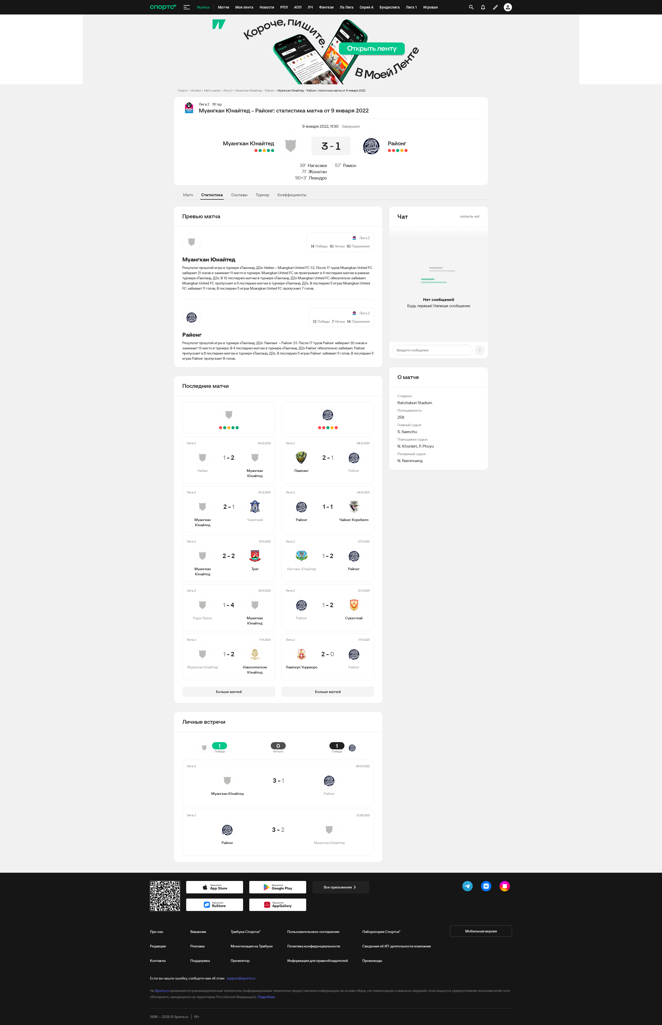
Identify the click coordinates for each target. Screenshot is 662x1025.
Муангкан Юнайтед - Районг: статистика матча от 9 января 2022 (321, 90)
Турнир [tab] (262, 194)
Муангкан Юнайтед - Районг (255, 90)
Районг (397, 143)
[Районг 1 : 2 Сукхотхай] (393, 150)
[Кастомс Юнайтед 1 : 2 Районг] (397, 150)
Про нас (156, 931)
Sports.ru (162, 990)
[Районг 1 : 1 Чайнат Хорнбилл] (401, 150)
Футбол (196, 90)
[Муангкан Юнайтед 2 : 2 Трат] (264, 150)
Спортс (183, 90)
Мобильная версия (481, 931)
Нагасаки (317, 165)
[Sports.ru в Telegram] (468, 887)
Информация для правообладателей (317, 960)
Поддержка (200, 960)
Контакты (158, 960)
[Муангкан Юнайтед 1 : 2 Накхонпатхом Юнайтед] (256, 150)
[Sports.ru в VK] (487, 887)
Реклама (197, 946)
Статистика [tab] (212, 194)
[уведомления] (483, 7)
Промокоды (372, 960)
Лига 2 (227, 90)
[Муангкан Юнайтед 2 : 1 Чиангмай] (268, 150)
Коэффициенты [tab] (291, 194)
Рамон (349, 165)
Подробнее (266, 996)
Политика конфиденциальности (313, 946)
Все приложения (338, 887)
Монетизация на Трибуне (252, 946)
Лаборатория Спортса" (381, 931)
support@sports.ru (241, 978)
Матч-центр (212, 90)
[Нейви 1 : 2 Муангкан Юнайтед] (272, 150)
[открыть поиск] (471, 7)
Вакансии (198, 931)
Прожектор (240, 960)
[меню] (186, 7)
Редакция (158, 946)
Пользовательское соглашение (313, 931)
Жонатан (318, 172)
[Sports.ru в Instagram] (506, 887)
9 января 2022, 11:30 (320, 126)
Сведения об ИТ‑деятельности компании (396, 946)
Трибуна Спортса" (245, 931)
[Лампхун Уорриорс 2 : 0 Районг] (389, 150)
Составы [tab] (239, 194)
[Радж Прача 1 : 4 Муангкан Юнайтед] (260, 150)
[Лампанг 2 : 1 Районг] (406, 150)
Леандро (318, 178)
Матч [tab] (188, 194)
